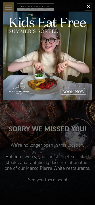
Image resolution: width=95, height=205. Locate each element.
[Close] (88, 7)
